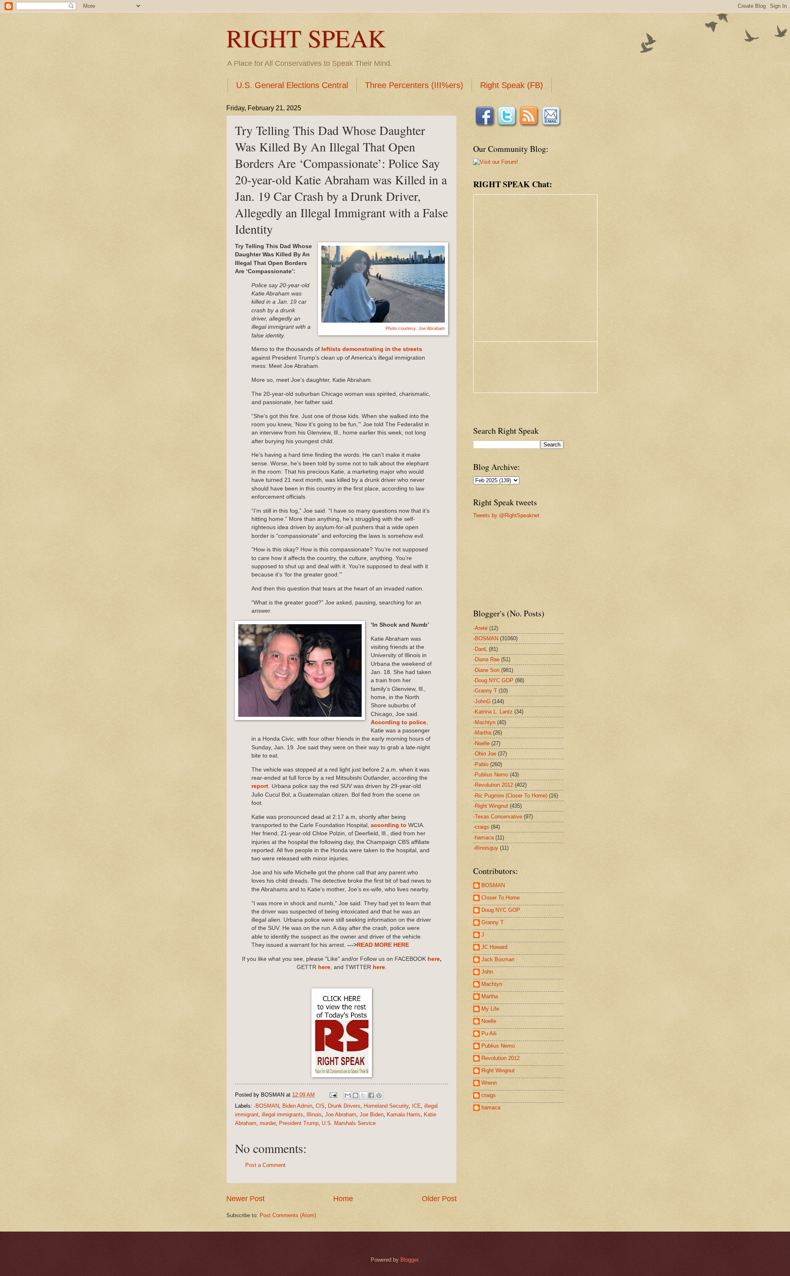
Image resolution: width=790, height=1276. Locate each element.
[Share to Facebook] (371, 1095)
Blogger (409, 1260)
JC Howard (494, 947)
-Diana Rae (486, 659)
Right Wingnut (498, 1070)
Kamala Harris (404, 1114)
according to (389, 825)
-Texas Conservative (497, 816)
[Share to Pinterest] (379, 1095)
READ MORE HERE (383, 945)
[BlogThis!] (355, 1095)
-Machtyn (484, 722)
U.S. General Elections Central (292, 85)
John (487, 972)
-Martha (482, 733)
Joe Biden (371, 1114)
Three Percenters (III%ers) (414, 85)
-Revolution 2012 (493, 785)
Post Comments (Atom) (288, 1215)
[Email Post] (333, 1095)
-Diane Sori (486, 670)
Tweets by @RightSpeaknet (506, 515)
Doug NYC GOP (500, 910)
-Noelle (481, 743)
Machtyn (491, 984)
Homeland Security (386, 1106)
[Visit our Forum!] (495, 162)
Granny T (492, 922)
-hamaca (483, 837)
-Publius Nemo (490, 775)
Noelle (488, 1021)
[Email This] (348, 1095)
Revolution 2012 (500, 1058)
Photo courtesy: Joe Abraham (415, 328)
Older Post (439, 1199)
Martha (489, 996)
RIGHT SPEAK (306, 37)
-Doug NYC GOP (493, 680)
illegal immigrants (282, 1114)
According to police (398, 722)
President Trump (298, 1123)
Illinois (314, 1114)
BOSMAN (493, 885)
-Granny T (485, 691)
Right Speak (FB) (511, 85)
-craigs (481, 827)
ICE (416, 1106)
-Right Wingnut (490, 806)
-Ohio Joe (484, 754)
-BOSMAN (266, 1106)
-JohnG (481, 701)
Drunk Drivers (344, 1106)
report (259, 786)
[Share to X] (363, 1095)
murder (268, 1123)
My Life (490, 1009)
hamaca (490, 1107)
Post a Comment (265, 1165)
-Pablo (480, 764)
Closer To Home (500, 898)
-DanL (480, 649)
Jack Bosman (497, 959)
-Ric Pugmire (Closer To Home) (510, 796)
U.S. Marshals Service (349, 1123)
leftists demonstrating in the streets (371, 349)
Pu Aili (489, 1033)
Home (343, 1199)
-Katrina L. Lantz (493, 712)
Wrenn (489, 1083)
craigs (488, 1095)
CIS (320, 1106)
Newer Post (245, 1199)
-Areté (480, 628)
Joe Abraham (340, 1114)
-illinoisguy (485, 848)
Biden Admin (297, 1106)
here (434, 959)
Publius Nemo (498, 1046)
